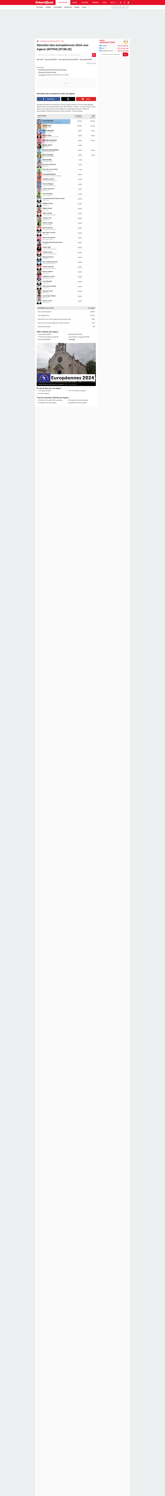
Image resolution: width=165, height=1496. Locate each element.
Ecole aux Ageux (44, 393)
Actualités (63, 2)
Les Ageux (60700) (45, 391)
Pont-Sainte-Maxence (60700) (68, 59)
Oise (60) (72, 339)
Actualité (104, 45)
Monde (77, 7)
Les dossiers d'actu (107, 50)
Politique (39, 7)
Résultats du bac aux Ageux (47, 403)
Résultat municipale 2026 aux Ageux (50, 400)
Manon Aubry (47, 135)
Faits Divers (58, 7)
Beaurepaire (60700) (75, 334)
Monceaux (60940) (51, 59)
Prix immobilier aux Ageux (77, 391)
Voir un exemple (123, 45)
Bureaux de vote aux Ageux (47, 72)
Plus (113, 2)
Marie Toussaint (47, 155)
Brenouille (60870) (86, 59)
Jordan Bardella (47, 120)
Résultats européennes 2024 (49, 41)
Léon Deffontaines (49, 174)
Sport (74, 2)
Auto (104, 2)
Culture (84, 2)
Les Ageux (42, 75)
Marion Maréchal (48, 130)
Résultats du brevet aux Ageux (78, 400)
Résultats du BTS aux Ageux (78, 403)
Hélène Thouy (47, 145)
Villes (84, 7)
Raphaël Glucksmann (49, 140)
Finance (95, 2)
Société (48, 7)
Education (68, 7)
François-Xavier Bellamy (50, 150)
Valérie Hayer (46, 125)
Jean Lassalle (46, 159)
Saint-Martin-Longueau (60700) (79, 337)
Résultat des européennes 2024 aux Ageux (53, 70)
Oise (62, 41)
